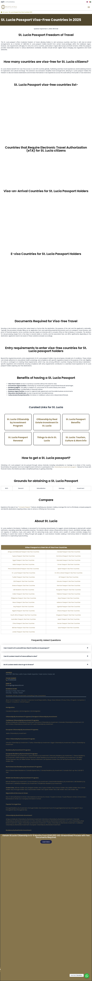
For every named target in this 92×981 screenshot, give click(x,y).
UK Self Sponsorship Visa (68, 759)
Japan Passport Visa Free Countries (69, 619)
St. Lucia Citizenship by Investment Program (18, 422)
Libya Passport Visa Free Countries (68, 598)
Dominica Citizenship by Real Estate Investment (58, 819)
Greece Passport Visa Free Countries (23, 585)
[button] (46, 842)
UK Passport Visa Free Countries (68, 577)
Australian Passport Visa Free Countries (23, 619)
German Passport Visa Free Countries (68, 585)
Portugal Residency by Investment (16, 808)
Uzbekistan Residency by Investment (25, 783)
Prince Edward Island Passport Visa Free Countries (23, 569)
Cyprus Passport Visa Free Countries (23, 556)
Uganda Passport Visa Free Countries (68, 606)
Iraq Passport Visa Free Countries (23, 606)
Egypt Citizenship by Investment (61, 742)
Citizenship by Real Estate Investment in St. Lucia (46, 422)
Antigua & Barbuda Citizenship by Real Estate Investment (24, 819)
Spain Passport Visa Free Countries (68, 569)
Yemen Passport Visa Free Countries (68, 623)
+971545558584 (10, 2)
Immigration (10, 707)
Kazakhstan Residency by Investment (50, 783)
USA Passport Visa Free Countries (23, 581)
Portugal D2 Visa (22, 810)
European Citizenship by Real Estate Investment (45, 825)
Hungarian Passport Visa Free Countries (68, 590)
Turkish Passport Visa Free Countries (23, 577)
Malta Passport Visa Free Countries (23, 564)
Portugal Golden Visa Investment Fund (40, 808)
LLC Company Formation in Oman (30, 799)
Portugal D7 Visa (77, 808)
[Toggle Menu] (89, 7)
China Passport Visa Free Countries (23, 623)
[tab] (46, 648)
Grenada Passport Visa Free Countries (68, 560)
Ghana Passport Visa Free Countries (68, 611)
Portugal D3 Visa (11, 810)
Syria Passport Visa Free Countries (68, 628)
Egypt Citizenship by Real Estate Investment (32, 823)
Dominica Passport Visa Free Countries (68, 556)
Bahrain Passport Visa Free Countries (23, 628)
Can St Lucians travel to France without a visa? (20, 656)
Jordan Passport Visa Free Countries (23, 632)
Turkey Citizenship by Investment (39, 742)
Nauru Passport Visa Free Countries (23, 602)
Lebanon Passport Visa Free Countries (68, 602)
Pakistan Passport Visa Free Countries (68, 594)
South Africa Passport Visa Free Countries (23, 615)
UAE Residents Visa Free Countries (23, 590)
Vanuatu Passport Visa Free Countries (68, 581)
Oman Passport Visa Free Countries (68, 564)
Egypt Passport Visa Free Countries (23, 560)
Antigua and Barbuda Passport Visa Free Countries (23, 552)
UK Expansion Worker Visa (51, 759)
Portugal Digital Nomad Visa (62, 808)
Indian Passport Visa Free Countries (23, 594)
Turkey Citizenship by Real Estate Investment (61, 823)
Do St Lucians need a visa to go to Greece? (19, 665)
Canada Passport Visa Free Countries (68, 552)
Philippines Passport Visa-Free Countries (23, 598)
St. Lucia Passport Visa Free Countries (23, 573)
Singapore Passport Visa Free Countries (68, 615)
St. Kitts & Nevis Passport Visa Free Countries (68, 573)
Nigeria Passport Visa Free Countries (23, 611)
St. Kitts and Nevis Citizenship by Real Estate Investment (48, 821)
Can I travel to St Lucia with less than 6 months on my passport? (26, 648)
